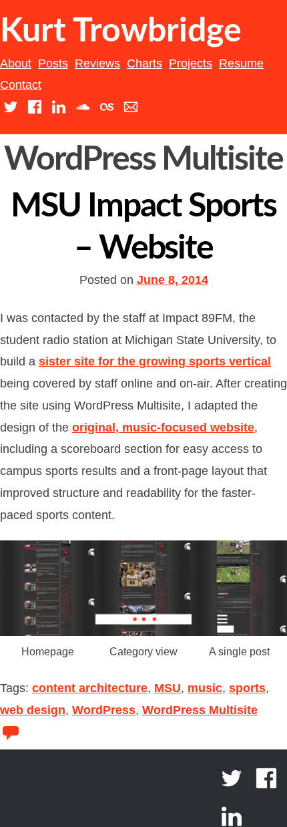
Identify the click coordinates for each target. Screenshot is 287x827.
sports (247, 688)
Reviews (97, 63)
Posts (53, 63)
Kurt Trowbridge (121, 31)
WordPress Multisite (200, 710)
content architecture (90, 688)
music (205, 688)
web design (32, 710)
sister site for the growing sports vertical (155, 361)
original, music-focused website (163, 427)
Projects (190, 63)
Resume (241, 63)
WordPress (103, 710)
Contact (20, 85)
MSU (167, 688)
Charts (144, 63)
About (15, 63)
